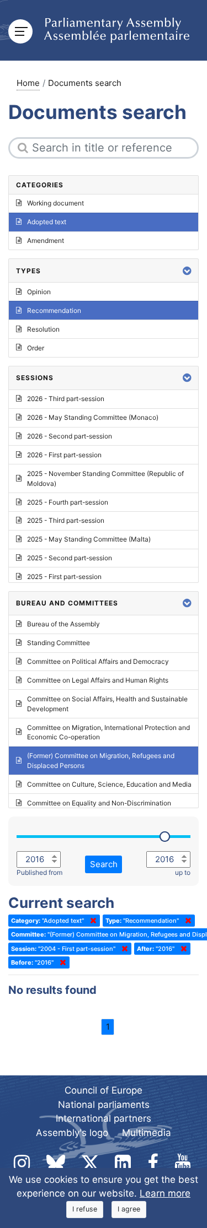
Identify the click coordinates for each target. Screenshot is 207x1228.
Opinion (39, 292)
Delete (91, 920)
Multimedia (146, 1132)
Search (104, 864)
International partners (103, 1118)
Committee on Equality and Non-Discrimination (99, 803)
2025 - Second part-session (69, 558)
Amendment (45, 240)
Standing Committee (58, 643)
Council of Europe (103, 1090)
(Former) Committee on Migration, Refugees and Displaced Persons (100, 760)
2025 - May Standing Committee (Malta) (89, 539)
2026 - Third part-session (65, 398)
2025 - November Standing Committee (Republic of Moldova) (105, 478)
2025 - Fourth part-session (67, 502)
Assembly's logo (72, 1132)
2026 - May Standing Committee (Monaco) (92, 417)
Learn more (165, 1193)
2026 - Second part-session (69, 436)
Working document (55, 203)
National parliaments (104, 1104)
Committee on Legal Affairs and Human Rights (97, 680)
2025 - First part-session (64, 576)
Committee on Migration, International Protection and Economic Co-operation (108, 732)
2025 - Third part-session (65, 520)
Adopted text (46, 222)
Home (28, 83)
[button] (187, 270)
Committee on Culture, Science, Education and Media (109, 784)
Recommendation (54, 310)
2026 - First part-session (64, 455)
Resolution (43, 329)
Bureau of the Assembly (63, 624)
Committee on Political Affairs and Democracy (98, 661)
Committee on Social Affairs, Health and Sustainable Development (107, 704)
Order (35, 348)
